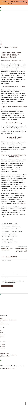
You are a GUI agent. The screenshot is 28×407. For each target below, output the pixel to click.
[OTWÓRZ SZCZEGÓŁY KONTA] (0, 42)
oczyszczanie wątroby (7, 239)
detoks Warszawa (16, 226)
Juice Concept (7, 60)
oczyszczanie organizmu (16, 231)
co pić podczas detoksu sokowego (9, 223)
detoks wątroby (5, 228)
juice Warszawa (5, 231)
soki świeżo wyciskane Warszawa (9, 242)
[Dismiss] (26, 2)
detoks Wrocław (14, 228)
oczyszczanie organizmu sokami (9, 234)
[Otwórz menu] (1, 7)
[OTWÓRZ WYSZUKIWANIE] (0, 41)
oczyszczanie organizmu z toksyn (9, 236)
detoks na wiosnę (6, 226)
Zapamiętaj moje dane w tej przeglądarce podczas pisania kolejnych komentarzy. (13, 282)
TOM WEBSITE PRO (10, 368)
